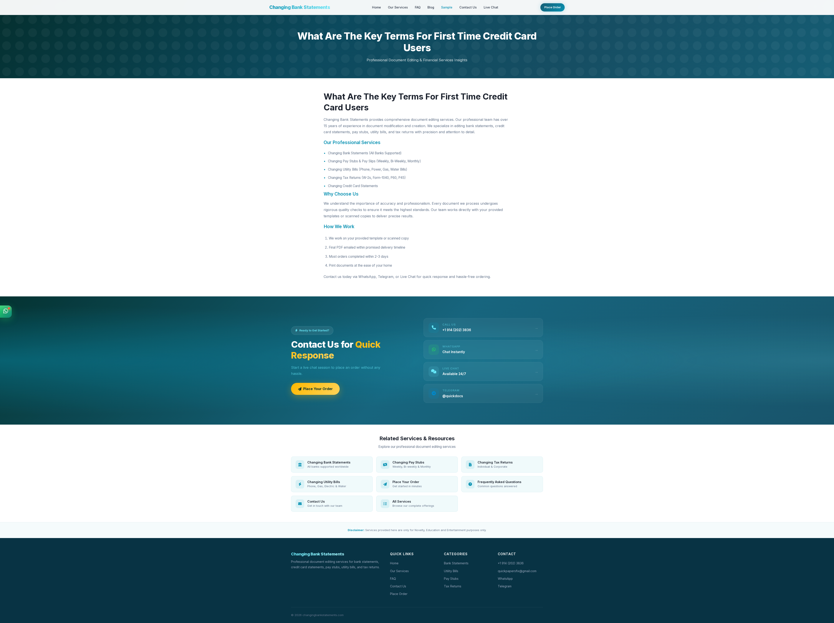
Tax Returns (452, 586)
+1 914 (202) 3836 (511, 563)
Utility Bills (451, 571)
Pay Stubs (451, 578)
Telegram (504, 586)
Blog (430, 7)
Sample (446, 7)
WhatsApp (505, 578)
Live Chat (491, 7)
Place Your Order (318, 389)
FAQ (417, 7)
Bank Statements (456, 563)
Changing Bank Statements (299, 7)
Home (376, 7)
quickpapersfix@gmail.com (517, 571)
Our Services (398, 7)
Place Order (552, 7)
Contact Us (468, 7)
